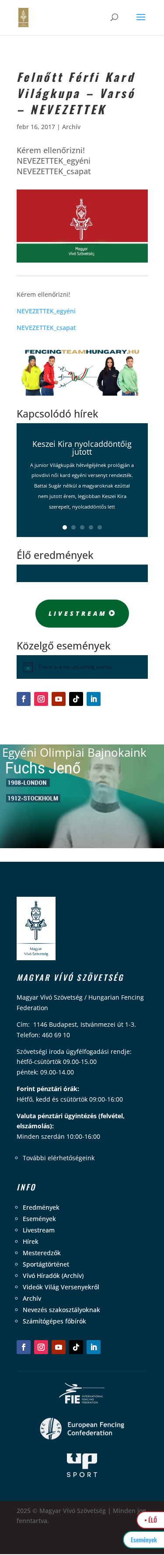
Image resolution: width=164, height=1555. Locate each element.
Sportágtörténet (46, 1264)
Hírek (30, 1241)
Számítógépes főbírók (54, 1321)
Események (39, 1219)
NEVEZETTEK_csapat (46, 327)
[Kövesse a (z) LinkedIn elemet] (94, 699)
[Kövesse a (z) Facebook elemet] (24, 699)
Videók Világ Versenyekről (61, 1287)
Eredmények (41, 1207)
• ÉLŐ (150, 1519)
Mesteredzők (42, 1253)
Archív (71, 127)
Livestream (78, 613)
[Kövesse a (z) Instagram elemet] (41, 699)
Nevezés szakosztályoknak (61, 1310)
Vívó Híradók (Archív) (53, 1275)
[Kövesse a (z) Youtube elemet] (59, 699)
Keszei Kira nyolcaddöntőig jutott (82, 448)
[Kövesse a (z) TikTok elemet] (76, 699)
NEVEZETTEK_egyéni (46, 311)
